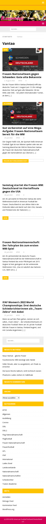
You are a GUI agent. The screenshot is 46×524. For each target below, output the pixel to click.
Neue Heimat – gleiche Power (14, 356)
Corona (5, 422)
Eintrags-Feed (7, 501)
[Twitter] (23, 7)
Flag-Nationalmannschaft (12, 435)
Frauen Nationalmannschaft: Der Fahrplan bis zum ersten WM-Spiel (21, 245)
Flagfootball (7, 439)
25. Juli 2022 (8, 315)
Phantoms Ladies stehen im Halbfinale (17, 375)
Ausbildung (6, 418)
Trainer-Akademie (9, 484)
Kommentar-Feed (9, 505)
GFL (4, 451)
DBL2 (4, 430)
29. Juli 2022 (8, 138)
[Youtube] (28, 7)
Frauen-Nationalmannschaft (13, 443)
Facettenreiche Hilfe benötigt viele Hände (18, 360)
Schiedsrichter (7, 480)
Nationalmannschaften (11, 476)
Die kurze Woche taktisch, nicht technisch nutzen (21, 371)
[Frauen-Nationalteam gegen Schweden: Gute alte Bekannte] (23, 59)
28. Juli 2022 (8, 195)
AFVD (20, 81)
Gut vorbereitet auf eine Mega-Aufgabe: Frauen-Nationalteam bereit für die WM (22, 131)
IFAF (4, 455)
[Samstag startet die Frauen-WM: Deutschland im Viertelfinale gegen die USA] (23, 170)
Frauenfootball (8, 447)
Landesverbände (9, 467)
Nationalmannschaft (10, 471)
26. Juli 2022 (8, 252)
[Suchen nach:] (23, 29)
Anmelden (6, 497)
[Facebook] (18, 7)
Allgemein (6, 414)
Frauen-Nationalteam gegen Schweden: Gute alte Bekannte (21, 75)
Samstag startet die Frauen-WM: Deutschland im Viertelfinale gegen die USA (23, 188)
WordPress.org (8, 509)
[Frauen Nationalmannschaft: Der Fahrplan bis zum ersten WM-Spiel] (23, 227)
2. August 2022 (9, 81)
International (7, 459)
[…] (10, 95)
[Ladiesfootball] (23, 19)
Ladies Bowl (7, 463)
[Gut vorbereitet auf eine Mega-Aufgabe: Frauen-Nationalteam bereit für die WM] (23, 113)
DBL (4, 426)
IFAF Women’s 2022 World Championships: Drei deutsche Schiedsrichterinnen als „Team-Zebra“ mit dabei (22, 307)
